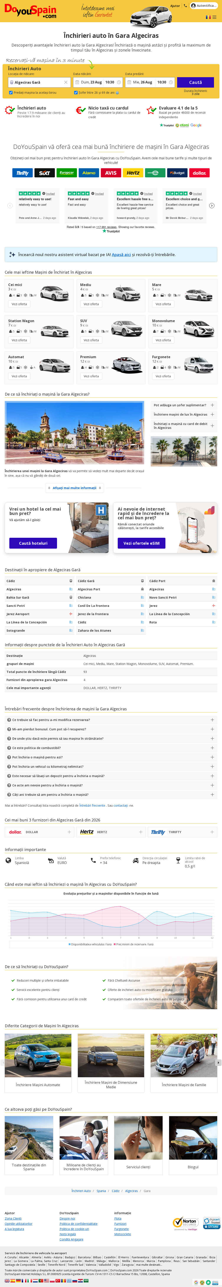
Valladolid (105, 1265)
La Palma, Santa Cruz (44, 1261)
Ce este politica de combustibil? (36, 748)
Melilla (126, 1261)
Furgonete (121, 1229)
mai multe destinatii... (149, 1265)
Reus (177, 1261)
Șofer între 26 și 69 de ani (96, 92)
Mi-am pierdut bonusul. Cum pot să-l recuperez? (49, 729)
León (79, 1261)
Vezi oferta (19, 304)
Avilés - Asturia (53, 1257)
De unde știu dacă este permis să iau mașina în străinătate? (57, 738)
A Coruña (10, 1257)
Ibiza (212, 1257)
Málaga (101, 1261)
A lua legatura (14, 1229)
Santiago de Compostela (20, 1265)
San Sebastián (191, 1261)
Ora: (106, 74)
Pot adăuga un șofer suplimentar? (180, 405)
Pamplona (164, 1261)
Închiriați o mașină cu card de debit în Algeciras (180, 426)
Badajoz (70, 1257)
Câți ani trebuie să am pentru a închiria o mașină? (50, 795)
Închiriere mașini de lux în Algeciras (180, 414)
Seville (41, 1265)
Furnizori (120, 1224)
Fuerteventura (140, 1257)
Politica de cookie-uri (74, 1229)
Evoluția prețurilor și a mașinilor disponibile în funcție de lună (111, 893)
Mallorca (114, 1261)
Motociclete (122, 1234)
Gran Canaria (185, 1257)
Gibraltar (157, 1257)
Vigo (116, 1265)
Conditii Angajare (71, 1239)
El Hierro (123, 1257)
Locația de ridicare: (21, 74)
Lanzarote (66, 1261)
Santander (209, 1261)
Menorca (138, 1261)
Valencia (91, 1265)
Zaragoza (128, 1265)
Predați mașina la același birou (35, 92)
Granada (201, 1257)
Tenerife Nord (56, 1265)
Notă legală (68, 1234)
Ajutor (175, 6)
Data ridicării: (82, 74)
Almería (36, 1257)
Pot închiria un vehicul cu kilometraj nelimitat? (47, 766)
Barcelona (84, 1257)
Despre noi (67, 1218)
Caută (195, 82)
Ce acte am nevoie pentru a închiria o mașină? (47, 785)
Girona (169, 1257)
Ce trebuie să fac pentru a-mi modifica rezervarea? (51, 720)
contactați (121, 805)
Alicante (24, 1257)
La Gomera (21, 1261)
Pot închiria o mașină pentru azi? (37, 757)
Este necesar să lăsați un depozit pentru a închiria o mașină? (58, 776)
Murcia (151, 1261)
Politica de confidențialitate (79, 1224)
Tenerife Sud (75, 1265)
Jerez (8, 1261)
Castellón (110, 1257)
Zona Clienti (13, 1218)
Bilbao (97, 1257)
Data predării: (134, 74)
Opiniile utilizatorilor (18, 1224)
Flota (117, 1218)
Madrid (89, 1261)
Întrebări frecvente (92, 805)
